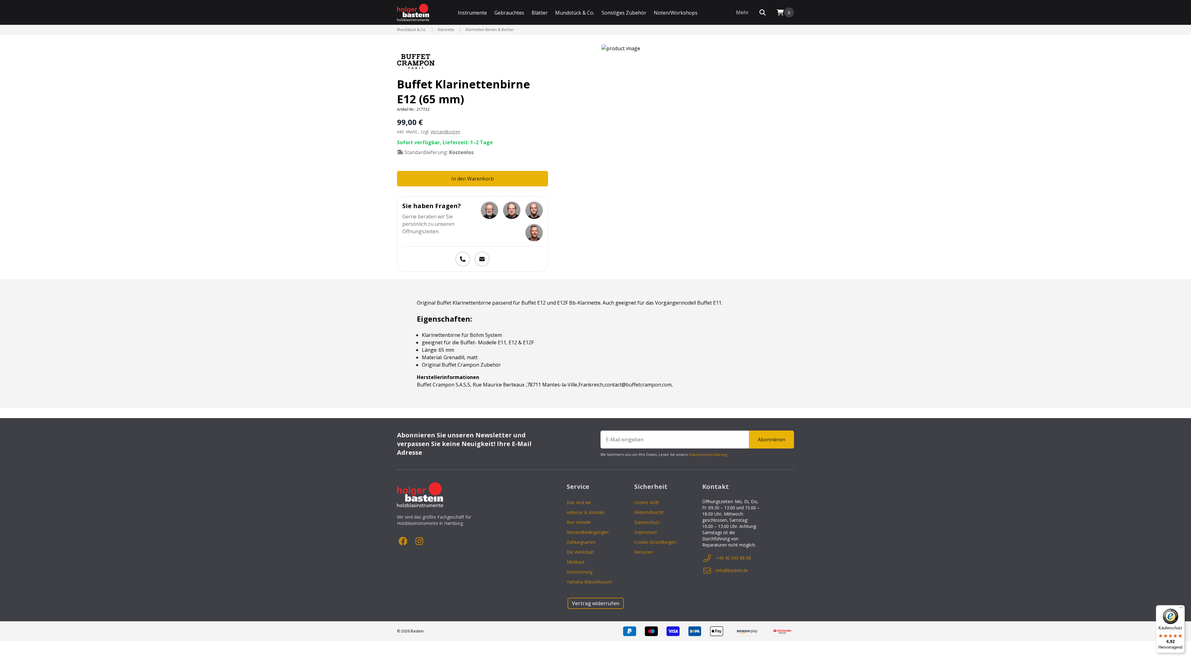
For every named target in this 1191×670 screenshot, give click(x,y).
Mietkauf (575, 562)
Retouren (643, 552)
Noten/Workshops (676, 12)
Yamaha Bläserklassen (589, 582)
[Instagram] (419, 541)
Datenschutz (647, 522)
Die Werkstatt (580, 552)
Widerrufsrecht (649, 512)
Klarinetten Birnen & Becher (490, 29)
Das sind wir (579, 502)
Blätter (540, 12)
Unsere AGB (646, 502)
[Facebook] (403, 541)
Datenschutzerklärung (708, 454)
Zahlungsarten (581, 542)
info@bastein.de (732, 570)
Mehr (742, 12)
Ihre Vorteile (579, 522)
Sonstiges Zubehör (624, 12)
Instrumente (472, 12)
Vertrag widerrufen (595, 603)
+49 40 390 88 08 (733, 558)
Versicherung (579, 572)
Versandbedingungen (588, 532)
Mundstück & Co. (574, 12)
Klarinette (446, 29)
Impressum (645, 532)
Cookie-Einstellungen (655, 542)
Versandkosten (445, 132)
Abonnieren (771, 439)
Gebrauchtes (509, 12)
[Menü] (1181, 609)
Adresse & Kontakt (585, 512)
